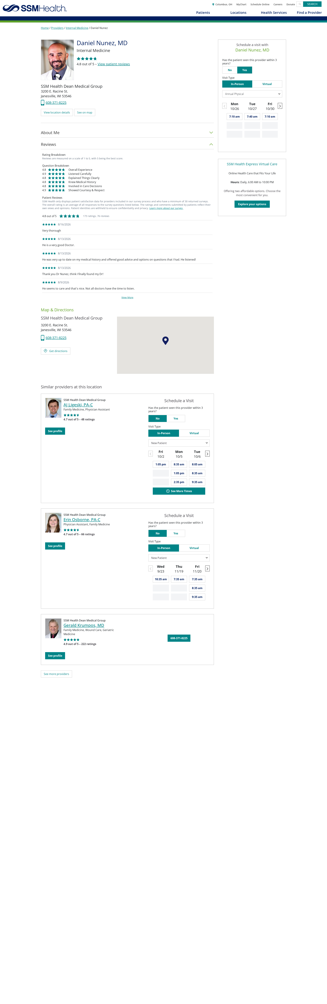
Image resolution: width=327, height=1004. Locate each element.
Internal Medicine (77, 28)
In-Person (163, 433)
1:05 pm (160, 464)
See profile (55, 431)
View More (127, 297)
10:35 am (161, 579)
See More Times (181, 491)
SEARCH (312, 4)
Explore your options (252, 204)
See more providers (56, 674)
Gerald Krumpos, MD (84, 625)
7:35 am (179, 579)
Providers (57, 28)
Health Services (274, 12)
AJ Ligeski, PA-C (78, 404)
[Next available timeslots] (207, 454)
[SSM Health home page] (35, 8)
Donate (290, 4)
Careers (278, 4)
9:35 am (197, 482)
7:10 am (234, 116)
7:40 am (252, 116)
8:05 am (197, 464)
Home (45, 28)
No (158, 418)
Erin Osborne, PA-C (82, 519)
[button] (57, 112)
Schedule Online (260, 4)
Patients (203, 12)
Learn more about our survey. (166, 208)
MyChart (241, 4)
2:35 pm (179, 482)
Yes (176, 418)
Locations (238, 12)
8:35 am (179, 464)
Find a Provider (309, 12)
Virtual (194, 433)
